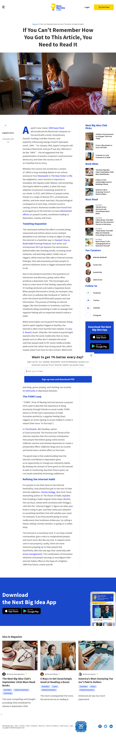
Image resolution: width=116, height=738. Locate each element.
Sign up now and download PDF (58, 379)
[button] (58, 357)
